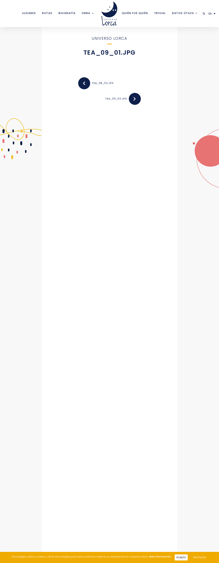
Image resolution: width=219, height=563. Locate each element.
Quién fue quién (135, 13)
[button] (204, 14)
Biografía (67, 13)
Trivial (160, 13)
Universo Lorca (109, 38)
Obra (86, 13)
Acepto (181, 557)
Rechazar (199, 557)
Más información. (160, 556)
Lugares (29, 13)
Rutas (47, 13)
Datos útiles (183, 13)
